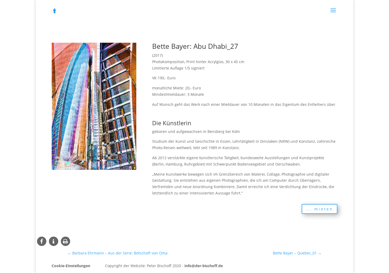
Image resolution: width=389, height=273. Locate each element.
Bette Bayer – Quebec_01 (297, 252)
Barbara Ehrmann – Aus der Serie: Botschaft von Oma (117, 252)
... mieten (319, 208)
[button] (41, 241)
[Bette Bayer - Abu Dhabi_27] (94, 169)
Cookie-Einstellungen (71, 265)
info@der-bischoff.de (203, 265)
